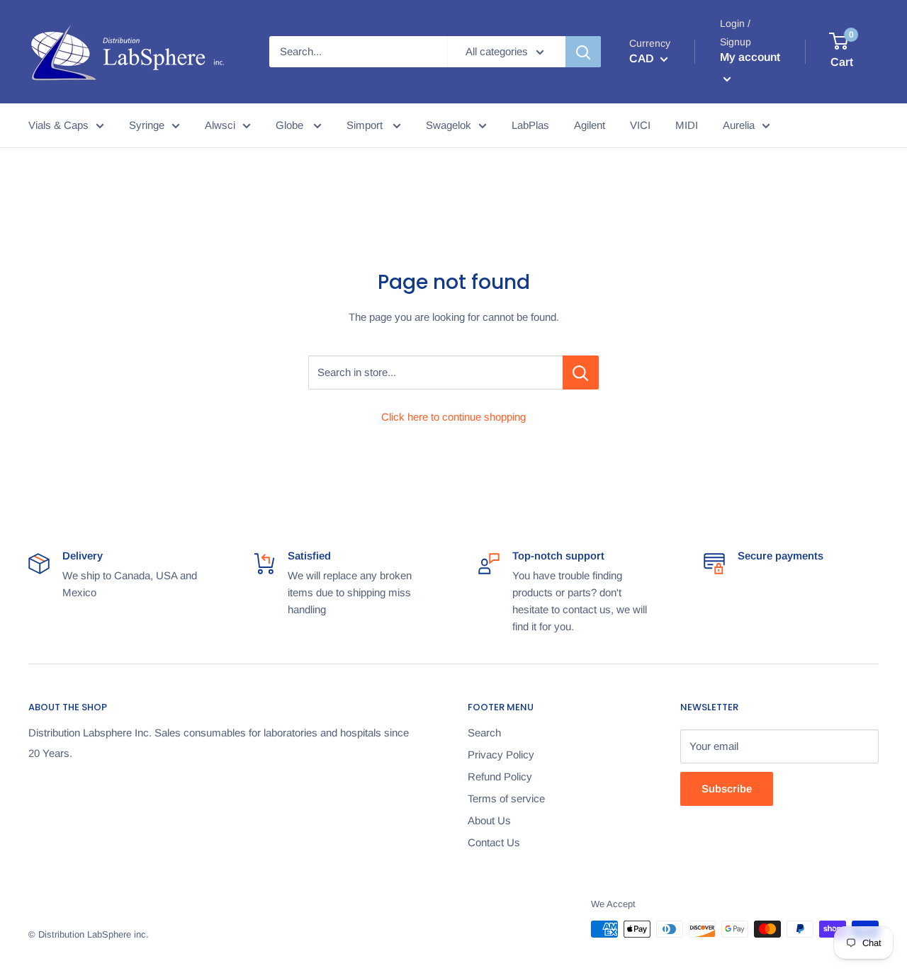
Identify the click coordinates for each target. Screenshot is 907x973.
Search (484, 733)
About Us (489, 820)
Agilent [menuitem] (589, 125)
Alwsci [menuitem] (220, 125)
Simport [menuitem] (366, 125)
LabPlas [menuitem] (530, 125)
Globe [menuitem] (291, 125)
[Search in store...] (581, 372)
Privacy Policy (501, 755)
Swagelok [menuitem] (448, 125)
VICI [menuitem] (640, 125)
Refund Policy (500, 776)
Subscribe (727, 789)
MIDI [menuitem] (686, 125)
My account (750, 57)
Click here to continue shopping (453, 417)
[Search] (583, 51)
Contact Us (494, 842)
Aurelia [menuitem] (739, 125)
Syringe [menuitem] (146, 125)
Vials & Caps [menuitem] (58, 125)
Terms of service (506, 798)
